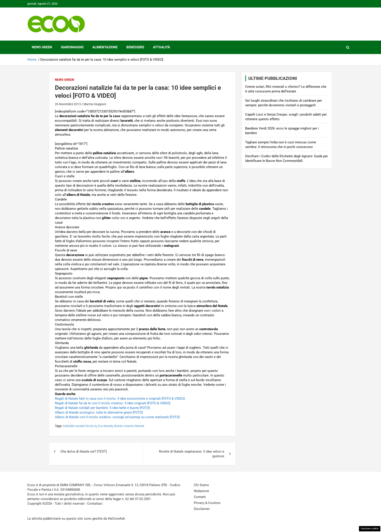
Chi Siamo (201, 485)
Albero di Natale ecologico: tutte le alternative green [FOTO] (99, 412)
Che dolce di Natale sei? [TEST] (83, 451)
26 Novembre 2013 (68, 104)
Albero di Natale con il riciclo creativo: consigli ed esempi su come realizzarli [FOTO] (117, 417)
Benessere (135, 47)
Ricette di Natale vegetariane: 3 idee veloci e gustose (191, 454)
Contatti (200, 497)
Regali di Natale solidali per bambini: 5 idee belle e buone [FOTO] (102, 408)
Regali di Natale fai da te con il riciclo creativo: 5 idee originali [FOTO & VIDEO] (112, 403)
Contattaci (95, 504)
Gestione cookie (370, 528)
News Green (42, 47)
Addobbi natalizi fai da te (80, 426)
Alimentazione (105, 47)
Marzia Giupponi (95, 104)
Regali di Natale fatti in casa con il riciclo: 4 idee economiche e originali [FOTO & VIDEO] (120, 399)
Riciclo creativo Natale (129, 426)
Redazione (201, 491)
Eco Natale (105, 426)
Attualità (161, 47)
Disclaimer (202, 509)
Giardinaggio (72, 47)
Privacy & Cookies (207, 503)
